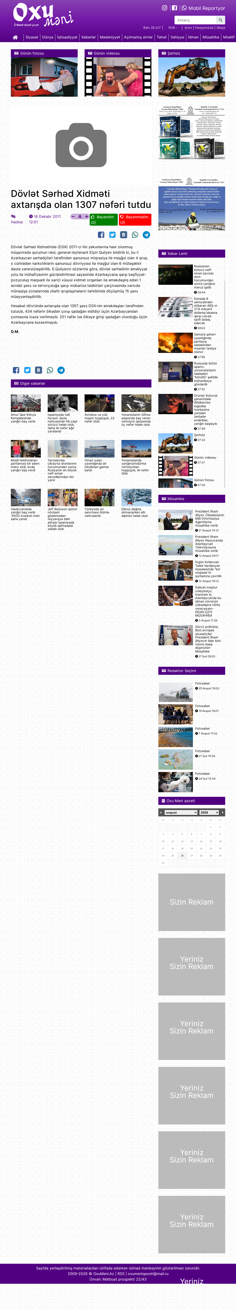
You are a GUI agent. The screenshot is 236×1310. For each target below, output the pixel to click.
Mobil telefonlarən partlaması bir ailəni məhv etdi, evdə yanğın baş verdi (25, 465)
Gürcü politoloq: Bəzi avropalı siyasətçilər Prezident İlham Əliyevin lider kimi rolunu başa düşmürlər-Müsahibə (208, 639)
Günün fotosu (204, 480)
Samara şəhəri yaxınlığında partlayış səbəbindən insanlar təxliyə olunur (205, 343)
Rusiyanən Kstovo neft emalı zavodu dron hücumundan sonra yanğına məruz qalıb (204, 277)
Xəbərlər (88, 37)
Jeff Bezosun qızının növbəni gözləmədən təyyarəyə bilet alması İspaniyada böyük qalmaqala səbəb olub (62, 519)
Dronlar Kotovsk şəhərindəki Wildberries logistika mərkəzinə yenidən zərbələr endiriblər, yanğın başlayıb (206, 409)
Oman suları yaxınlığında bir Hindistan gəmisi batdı (97, 465)
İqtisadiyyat (67, 37)
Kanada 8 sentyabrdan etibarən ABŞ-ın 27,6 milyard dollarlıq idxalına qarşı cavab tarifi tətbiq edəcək (205, 311)
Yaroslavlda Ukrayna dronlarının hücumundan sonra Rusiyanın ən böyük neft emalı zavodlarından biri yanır (62, 470)
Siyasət (32, 37)
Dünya (47, 37)
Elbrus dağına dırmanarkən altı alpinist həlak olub (134, 512)
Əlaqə (220, 27)
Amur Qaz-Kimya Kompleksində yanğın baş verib (23, 418)
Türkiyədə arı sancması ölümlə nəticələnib (97, 512)
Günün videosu (205, 457)
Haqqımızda (204, 27)
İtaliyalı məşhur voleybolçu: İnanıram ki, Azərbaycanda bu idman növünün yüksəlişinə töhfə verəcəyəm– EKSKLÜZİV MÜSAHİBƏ (208, 601)
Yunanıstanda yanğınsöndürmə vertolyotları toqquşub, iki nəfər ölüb (135, 466)
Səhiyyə (177, 37)
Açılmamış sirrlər (138, 37)
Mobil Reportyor (206, 8)
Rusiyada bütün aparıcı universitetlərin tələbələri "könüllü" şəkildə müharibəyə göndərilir (206, 374)
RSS (121, 1273)
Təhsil (162, 37)
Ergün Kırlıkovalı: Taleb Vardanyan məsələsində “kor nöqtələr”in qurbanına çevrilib (208, 569)
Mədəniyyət (110, 37)
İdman (193, 37)
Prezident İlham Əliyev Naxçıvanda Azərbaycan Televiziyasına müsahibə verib (209, 544)
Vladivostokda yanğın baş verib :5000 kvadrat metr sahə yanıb (25, 514)
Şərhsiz (199, 435)
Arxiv (188, 27)
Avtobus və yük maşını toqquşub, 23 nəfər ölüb (100, 418)
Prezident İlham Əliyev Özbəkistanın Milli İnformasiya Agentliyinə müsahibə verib (209, 518)
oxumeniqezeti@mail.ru (148, 1273)
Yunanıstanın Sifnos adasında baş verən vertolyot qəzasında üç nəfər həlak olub (136, 419)
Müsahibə (211, 37)
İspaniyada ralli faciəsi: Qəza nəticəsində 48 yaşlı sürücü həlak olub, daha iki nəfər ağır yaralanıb (62, 423)
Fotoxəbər (202, 683)
